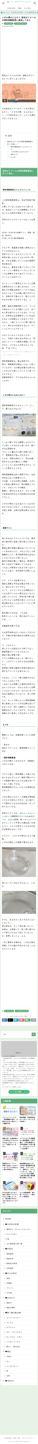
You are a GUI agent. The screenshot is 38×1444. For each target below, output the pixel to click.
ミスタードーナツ (13, 1342)
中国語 (9, 1283)
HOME (8, 1219)
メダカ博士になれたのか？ (20, 152)
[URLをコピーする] (33, 1020)
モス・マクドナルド (14, 1332)
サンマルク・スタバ (14, 1337)
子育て (9, 1356)
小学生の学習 (8, 23)
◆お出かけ (10, 1298)
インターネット (12, 1366)
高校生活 (9, 1258)
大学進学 (9, 1268)
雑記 (19, 1438)
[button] (4, 1020)
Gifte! (10, 820)
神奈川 (9, 1303)
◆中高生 (9, 1249)
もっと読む (18, 1091)
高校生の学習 (11, 1263)
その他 (9, 1293)
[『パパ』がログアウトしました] (19, 3)
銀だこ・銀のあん (13, 1346)
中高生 (15, 1438)
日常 (8, 1376)
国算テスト (15, 154)
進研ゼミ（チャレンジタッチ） (18, 1229)
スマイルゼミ (11, 1234)
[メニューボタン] (3, 3)
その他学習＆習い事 (20, 23)
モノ (8, 1361)
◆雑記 (8, 1351)
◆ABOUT (9, 1381)
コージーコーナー (13, 1318)
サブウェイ (10, 1327)
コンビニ (9, 1322)
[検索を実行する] (34, 1034)
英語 (8, 1278)
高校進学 (9, 1254)
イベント (9, 1288)
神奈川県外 (10, 1307)
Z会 (7, 1239)
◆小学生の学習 (12, 1224)
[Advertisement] (19, 49)
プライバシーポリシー (27, 1438)
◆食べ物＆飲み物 (13, 1313)
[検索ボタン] (35, 3)
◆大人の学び (11, 1273)
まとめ (13, 157)
